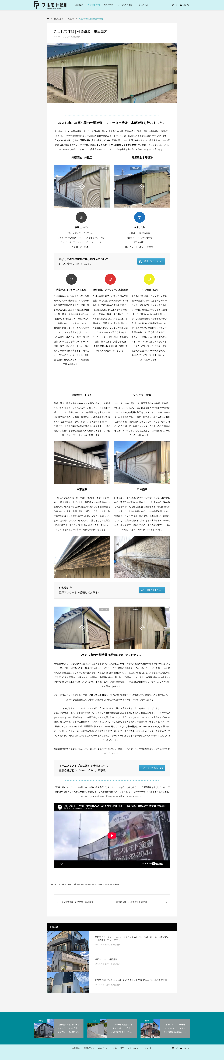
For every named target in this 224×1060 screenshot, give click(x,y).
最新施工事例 (93, 5)
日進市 (107, 985)
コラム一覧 (147, 1048)
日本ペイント (107, 884)
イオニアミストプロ (77, 695)
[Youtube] (181, 5)
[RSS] (188, 5)
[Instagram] (173, 5)
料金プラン (109, 5)
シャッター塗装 (96, 884)
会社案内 (79, 5)
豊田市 (107, 945)
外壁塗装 (80, 884)
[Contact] (184, 5)
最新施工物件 (75, 37)
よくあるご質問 (125, 5)
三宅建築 (83, 300)
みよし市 (66, 37)
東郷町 (40, 1021)
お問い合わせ (142, 5)
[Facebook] (177, 5)
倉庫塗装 (116, 884)
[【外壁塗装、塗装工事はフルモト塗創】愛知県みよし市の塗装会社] (50, 5)
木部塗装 (87, 884)
